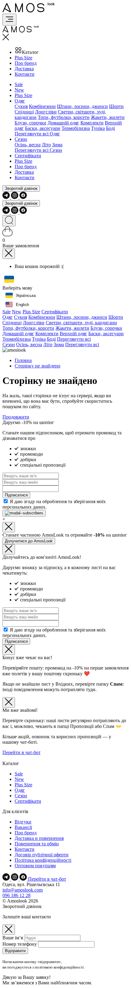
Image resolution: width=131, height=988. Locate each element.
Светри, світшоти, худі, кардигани (81, 322)
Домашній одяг (63, 122)
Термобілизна (76, 128)
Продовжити (15, 416)
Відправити (15, 950)
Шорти (116, 106)
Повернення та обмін (37, 843)
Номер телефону (19, 944)
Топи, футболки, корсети (64, 117)
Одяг (7, 317)
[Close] (8, 254)
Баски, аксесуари (42, 128)
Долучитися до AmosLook (29, 541)
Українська (26, 295)
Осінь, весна (28, 144)
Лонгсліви (46, 111)
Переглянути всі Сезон (38, 150)
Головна (23, 360)
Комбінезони (42, 106)
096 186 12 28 (16, 895)
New (19, 89)
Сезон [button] (21, 139)
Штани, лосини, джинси (82, 106)
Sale (19, 84)
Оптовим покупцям (35, 865)
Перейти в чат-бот (21, 752)
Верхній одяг (73, 333)
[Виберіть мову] (9, 279)
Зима (57, 144)
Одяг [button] (20, 100)
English (22, 304)
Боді (110, 128)
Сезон (8, 344)
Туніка (98, 128)
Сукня (21, 106)
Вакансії (23, 827)
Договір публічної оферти (42, 854)
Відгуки (23, 821)
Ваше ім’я (12, 937)
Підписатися (16, 495)
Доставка (24, 68)
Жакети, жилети (108, 117)
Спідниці (24, 111)
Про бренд (26, 63)
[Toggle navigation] (9, 20)
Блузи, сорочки (30, 122)
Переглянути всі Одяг (37, 133)
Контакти (24, 74)
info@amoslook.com (22, 889)
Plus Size (23, 57)
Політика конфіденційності (43, 860)
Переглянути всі (74, 339)
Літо (46, 144)
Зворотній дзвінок (21, 188)
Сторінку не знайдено (37, 365)
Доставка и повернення (39, 838)
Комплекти (92, 122)
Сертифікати (28, 155)
